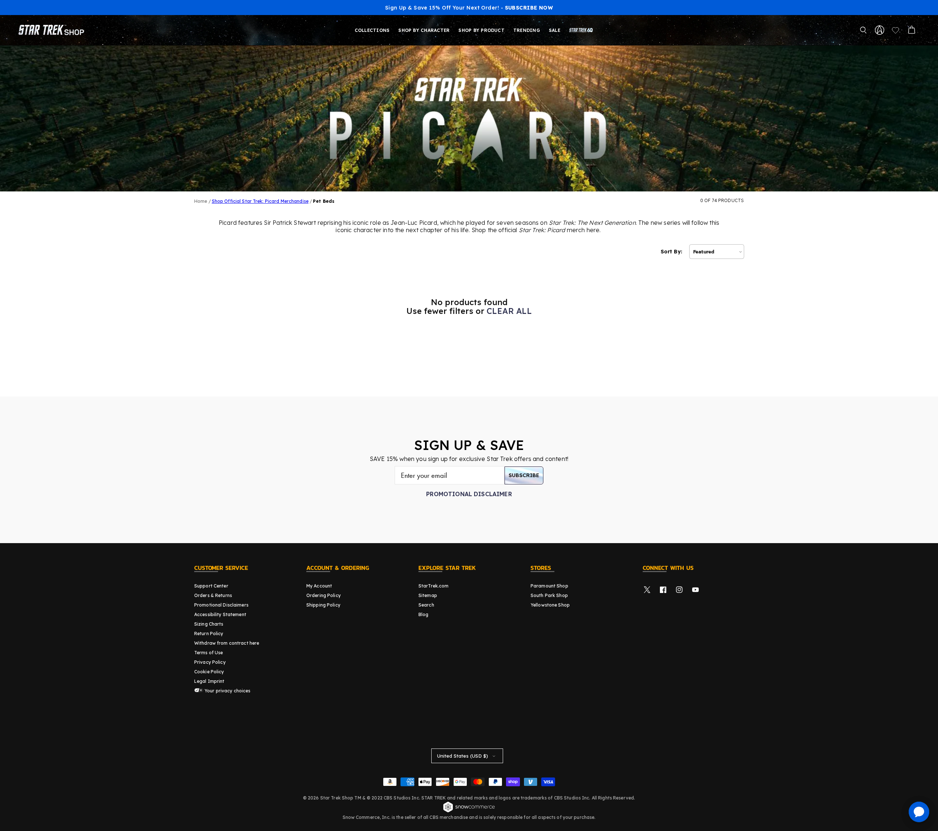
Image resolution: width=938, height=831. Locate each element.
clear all (509, 311)
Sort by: (671, 251)
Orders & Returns (213, 595)
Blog (423, 614)
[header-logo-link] (52, 30)
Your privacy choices (227, 690)
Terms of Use (208, 652)
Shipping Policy (323, 605)
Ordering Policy (323, 595)
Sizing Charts (209, 624)
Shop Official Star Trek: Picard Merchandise (260, 201)
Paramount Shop (549, 586)
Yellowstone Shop (550, 605)
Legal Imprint (209, 681)
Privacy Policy (210, 662)
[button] (863, 30)
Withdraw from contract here (226, 643)
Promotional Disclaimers (221, 605)
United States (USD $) (462, 756)
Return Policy (209, 633)
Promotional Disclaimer (469, 494)
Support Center (211, 586)
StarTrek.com (433, 586)
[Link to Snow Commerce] (469, 811)
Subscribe (524, 475)
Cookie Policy (209, 671)
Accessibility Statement (220, 614)
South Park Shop (549, 595)
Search (426, 605)
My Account (319, 586)
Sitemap (427, 595)
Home (200, 201)
